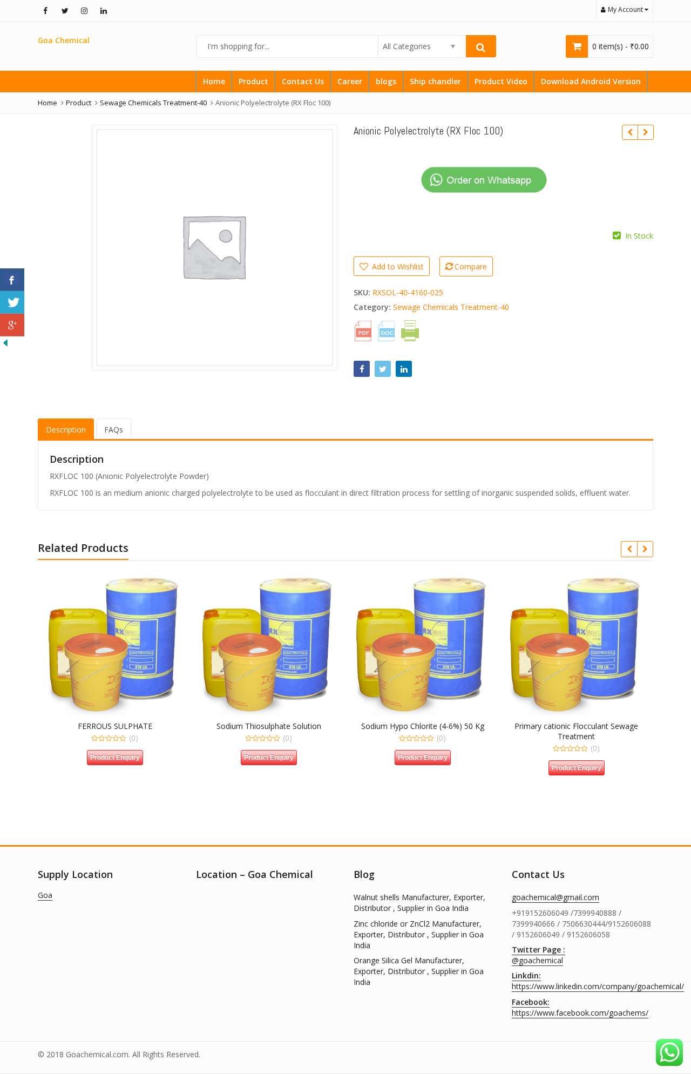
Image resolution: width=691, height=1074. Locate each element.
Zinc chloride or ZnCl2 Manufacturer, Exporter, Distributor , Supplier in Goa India (419, 934)
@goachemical (538, 954)
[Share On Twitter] (12, 302)
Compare (471, 266)
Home (214, 81)
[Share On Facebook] (12, 279)
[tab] (66, 429)
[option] (214, 247)
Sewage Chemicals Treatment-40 (451, 307)
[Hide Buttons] (5, 341)
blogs (386, 81)
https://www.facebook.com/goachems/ (580, 1007)
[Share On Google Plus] (12, 325)
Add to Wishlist (397, 266)
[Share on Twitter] (383, 369)
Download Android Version (591, 81)
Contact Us (303, 81)
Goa (45, 895)
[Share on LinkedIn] (404, 369)
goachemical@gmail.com (555, 897)
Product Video (501, 81)
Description (66, 429)
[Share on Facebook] (362, 369)
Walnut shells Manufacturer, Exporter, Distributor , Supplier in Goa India (419, 902)
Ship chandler (435, 81)
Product (253, 81)
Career (349, 81)
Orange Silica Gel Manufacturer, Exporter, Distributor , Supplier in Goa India (419, 971)
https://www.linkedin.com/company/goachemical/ (598, 980)
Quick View (120, 726)
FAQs (113, 429)
